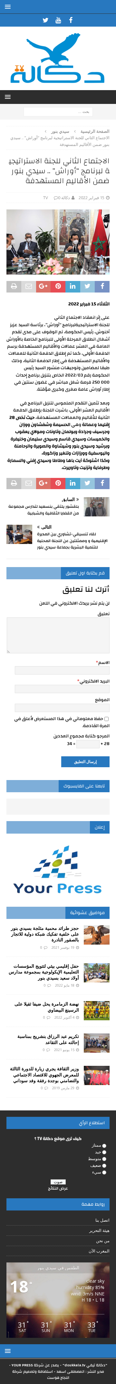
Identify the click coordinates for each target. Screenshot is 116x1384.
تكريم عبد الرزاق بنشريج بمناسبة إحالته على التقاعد (48, 1039)
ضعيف (95, 1165)
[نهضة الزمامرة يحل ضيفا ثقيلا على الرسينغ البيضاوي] (97, 1010)
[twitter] (45, 20)
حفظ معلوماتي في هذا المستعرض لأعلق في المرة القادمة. (62, 722)
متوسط (94, 1158)
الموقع (102, 700)
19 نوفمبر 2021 (63, 947)
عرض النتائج (58, 1188)
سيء (96, 1172)
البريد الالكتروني (95, 681)
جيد (98, 1152)
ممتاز (96, 1145)
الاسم (104, 662)
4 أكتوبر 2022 (64, 1017)
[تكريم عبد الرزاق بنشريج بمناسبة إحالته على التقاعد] (97, 1043)
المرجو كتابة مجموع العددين (81, 736)
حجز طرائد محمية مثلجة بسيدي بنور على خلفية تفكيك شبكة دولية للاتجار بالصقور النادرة (45, 934)
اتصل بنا (102, 1220)
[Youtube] (58, 20)
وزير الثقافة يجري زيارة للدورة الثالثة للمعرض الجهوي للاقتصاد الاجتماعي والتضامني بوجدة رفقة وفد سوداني (44, 1074)
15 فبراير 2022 (91, 197)
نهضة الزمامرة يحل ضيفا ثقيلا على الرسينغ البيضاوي (47, 1007)
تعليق (104, 614)
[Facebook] (70, 20)
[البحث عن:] (58, 111)
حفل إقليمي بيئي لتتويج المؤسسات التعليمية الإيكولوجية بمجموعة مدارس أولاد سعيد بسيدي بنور (44, 972)
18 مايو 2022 (64, 985)
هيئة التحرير (99, 1230)
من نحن (103, 1241)
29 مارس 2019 (63, 1087)
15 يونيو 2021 (64, 1049)
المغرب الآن (99, 1251)
